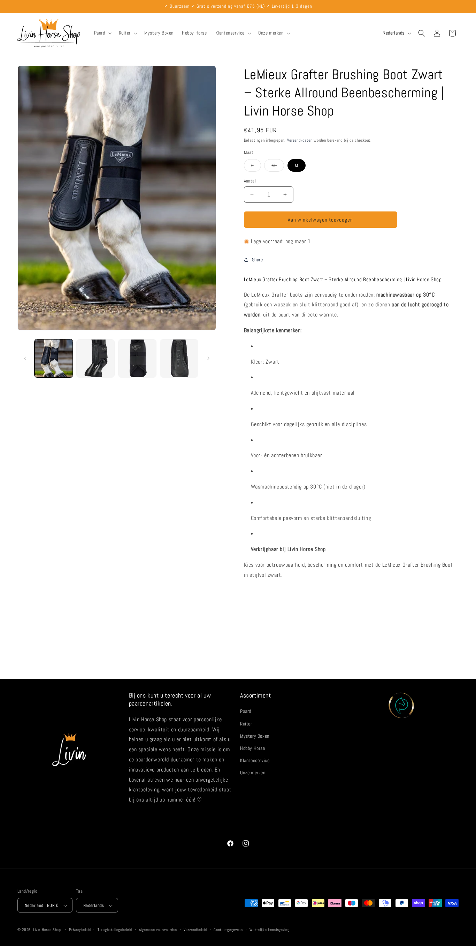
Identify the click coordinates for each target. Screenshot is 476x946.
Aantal (250, 181)
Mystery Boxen (254, 736)
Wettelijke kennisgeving (269, 930)
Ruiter (246, 724)
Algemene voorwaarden (158, 930)
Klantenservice (254, 761)
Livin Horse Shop (47, 930)
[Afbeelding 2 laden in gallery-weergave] (95, 358)
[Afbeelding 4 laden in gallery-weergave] (179, 358)
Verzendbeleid (195, 930)
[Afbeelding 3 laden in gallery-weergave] (137, 358)
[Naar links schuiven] (25, 358)
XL (277, 167)
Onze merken (253, 773)
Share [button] (257, 259)
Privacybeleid (80, 930)
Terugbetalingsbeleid (115, 930)
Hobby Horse (252, 748)
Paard (245, 711)
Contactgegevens (228, 930)
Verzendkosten (300, 140)
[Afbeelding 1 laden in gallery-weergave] (53, 358)
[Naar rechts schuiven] (208, 358)
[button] (102, 32)
